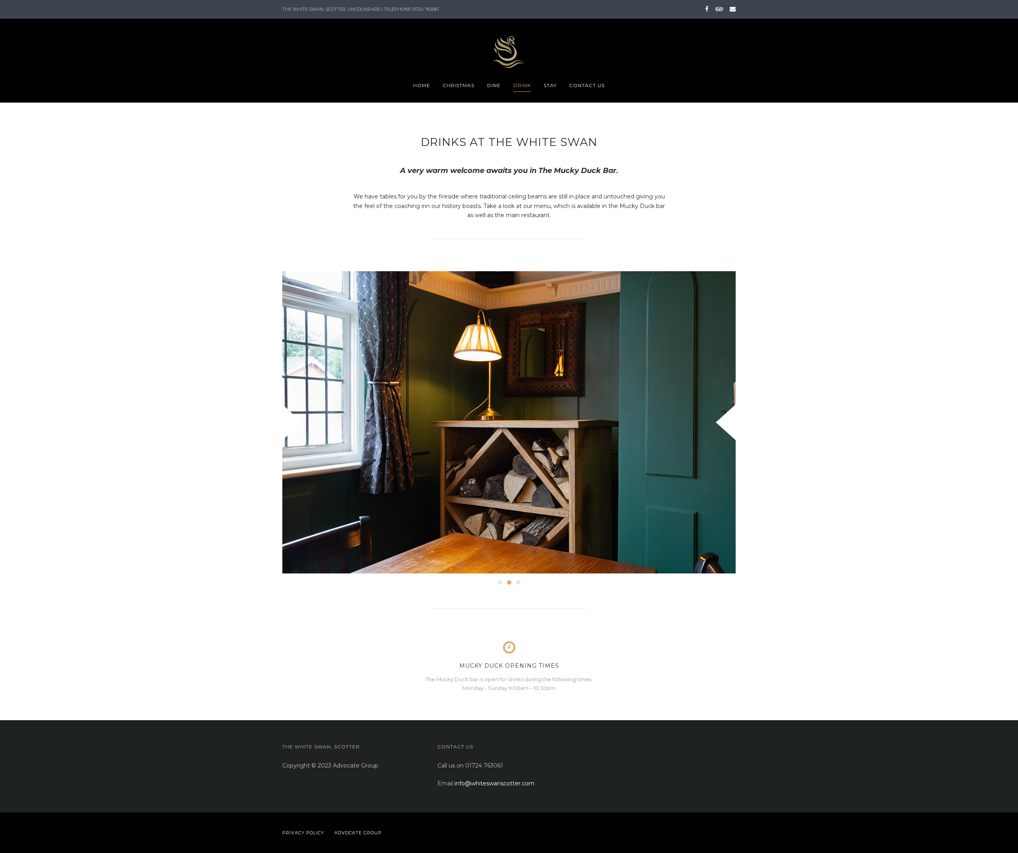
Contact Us (587, 85)
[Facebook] (706, 9)
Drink (522, 85)
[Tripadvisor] (719, 9)
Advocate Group (358, 833)
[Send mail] (731, 9)
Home (421, 85)
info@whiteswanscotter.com (494, 783)
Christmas (458, 85)
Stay (550, 85)
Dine (494, 85)
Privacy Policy (303, 833)
